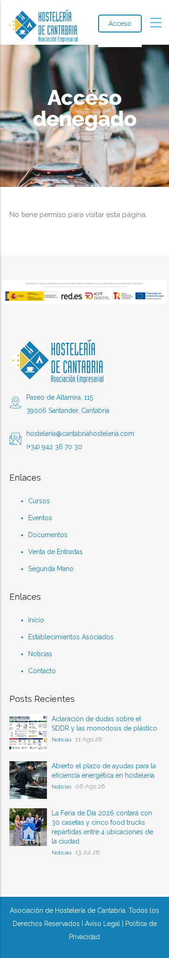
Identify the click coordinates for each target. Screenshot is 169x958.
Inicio (36, 620)
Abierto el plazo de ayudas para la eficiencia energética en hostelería (104, 770)
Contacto (42, 671)
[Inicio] (42, 22)
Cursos (39, 501)
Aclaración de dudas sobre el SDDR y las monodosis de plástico (104, 723)
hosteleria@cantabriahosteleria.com (80, 433)
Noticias (40, 654)
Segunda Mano (51, 568)
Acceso (119, 23)
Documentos (48, 535)
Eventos (40, 518)
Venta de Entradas (55, 551)
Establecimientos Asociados (71, 637)
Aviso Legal (102, 923)
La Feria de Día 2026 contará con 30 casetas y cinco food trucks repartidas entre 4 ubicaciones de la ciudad (102, 827)
